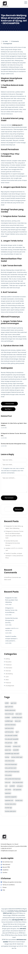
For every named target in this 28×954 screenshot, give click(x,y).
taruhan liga (8, 807)
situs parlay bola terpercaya (12, 779)
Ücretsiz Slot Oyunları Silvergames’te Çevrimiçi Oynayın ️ (12, 543)
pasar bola (8, 750)
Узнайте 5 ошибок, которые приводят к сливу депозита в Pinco (14, 556)
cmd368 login (9, 721)
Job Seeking (9, 673)
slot (6, 786)
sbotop (7, 757)
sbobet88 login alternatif (12, 753)
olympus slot (16, 746)
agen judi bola (9, 706)
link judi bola (8, 742)
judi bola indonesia (10, 724)
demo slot (17, 721)
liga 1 (17, 732)
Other (7, 679)
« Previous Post (9, 403)
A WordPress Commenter (11, 577)
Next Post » (8, 409)
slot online (8, 789)
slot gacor (20, 786)
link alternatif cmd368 (11, 735)
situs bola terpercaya (11, 764)
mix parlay (8, 746)
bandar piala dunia (10, 710)
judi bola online (9, 728)
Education (8, 662)
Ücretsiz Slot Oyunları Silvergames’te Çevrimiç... (11, 620)
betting (7, 659)
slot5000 (12, 786)
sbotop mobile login (16, 757)
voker (6, 41)
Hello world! (7, 579)
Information (8, 667)
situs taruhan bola (18, 782)
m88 (15, 742)
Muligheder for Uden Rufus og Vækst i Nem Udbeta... (14, 424)
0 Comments (15, 41)
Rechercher (18, 509)
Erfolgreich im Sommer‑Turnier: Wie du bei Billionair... (11, 610)
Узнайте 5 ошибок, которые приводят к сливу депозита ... (11, 639)
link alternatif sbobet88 (11, 739)
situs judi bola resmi (10, 768)
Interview (8, 670)
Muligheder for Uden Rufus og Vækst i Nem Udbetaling (11, 600)
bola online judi (9, 714)
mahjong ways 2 (17, 125)
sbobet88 (16, 750)
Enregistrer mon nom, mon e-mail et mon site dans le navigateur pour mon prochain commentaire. (12, 471)
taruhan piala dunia (10, 811)
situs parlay (8, 775)
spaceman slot (9, 800)
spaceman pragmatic (10, 797)
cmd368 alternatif (17, 717)
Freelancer (8, 665)
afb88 (6, 703)
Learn (7, 676)
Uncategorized (7, 43)
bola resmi (18, 714)
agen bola (13, 703)
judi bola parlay (9, 732)
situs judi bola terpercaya (12, 771)
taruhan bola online (10, 804)
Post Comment (9, 498)
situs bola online (9, 760)
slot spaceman (17, 789)
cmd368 (7, 717)
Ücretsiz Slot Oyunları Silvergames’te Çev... (14, 443)
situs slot (7, 782)
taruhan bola (18, 800)
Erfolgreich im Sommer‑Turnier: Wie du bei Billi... (13, 434)
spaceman (8, 793)
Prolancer (8, 682)
